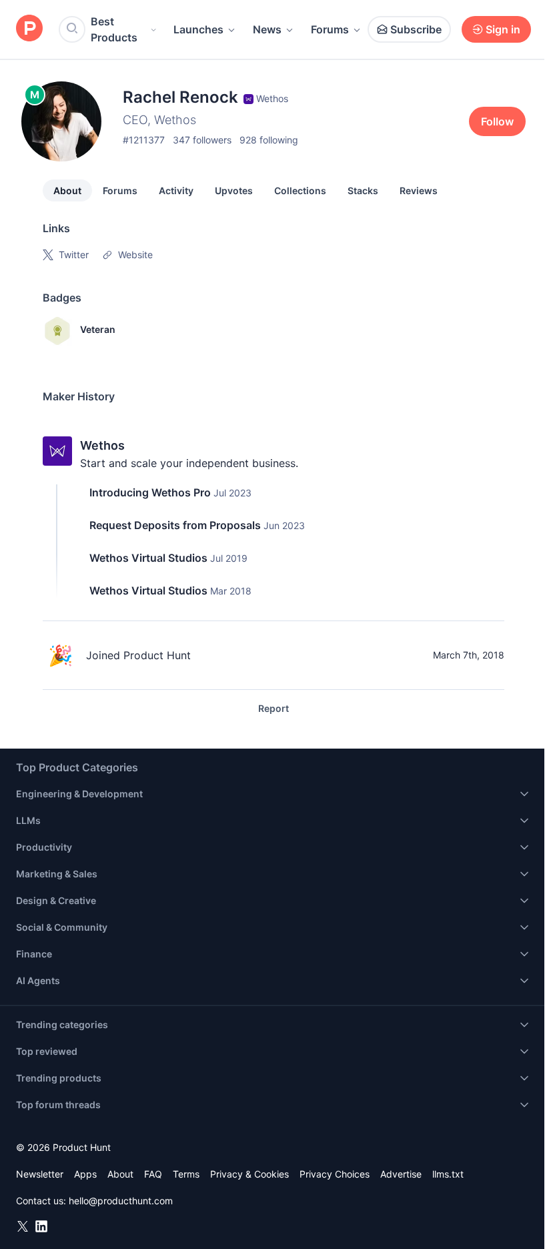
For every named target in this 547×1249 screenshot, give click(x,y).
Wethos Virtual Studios (148, 557)
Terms (186, 1174)
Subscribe (416, 29)
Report (273, 708)
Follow (497, 121)
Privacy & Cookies (249, 1174)
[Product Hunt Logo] (29, 29)
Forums (330, 29)
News (267, 29)
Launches (198, 29)
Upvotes (234, 190)
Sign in (503, 29)
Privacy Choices (335, 1174)
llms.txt (448, 1174)
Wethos (102, 445)
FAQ (153, 1174)
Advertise (401, 1174)
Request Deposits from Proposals (175, 525)
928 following (268, 139)
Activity (176, 190)
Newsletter (39, 1174)
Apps (85, 1174)
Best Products (114, 29)
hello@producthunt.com (121, 1200)
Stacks (363, 190)
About (67, 190)
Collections (300, 190)
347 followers (202, 139)
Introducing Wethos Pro (150, 492)
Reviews (419, 190)
